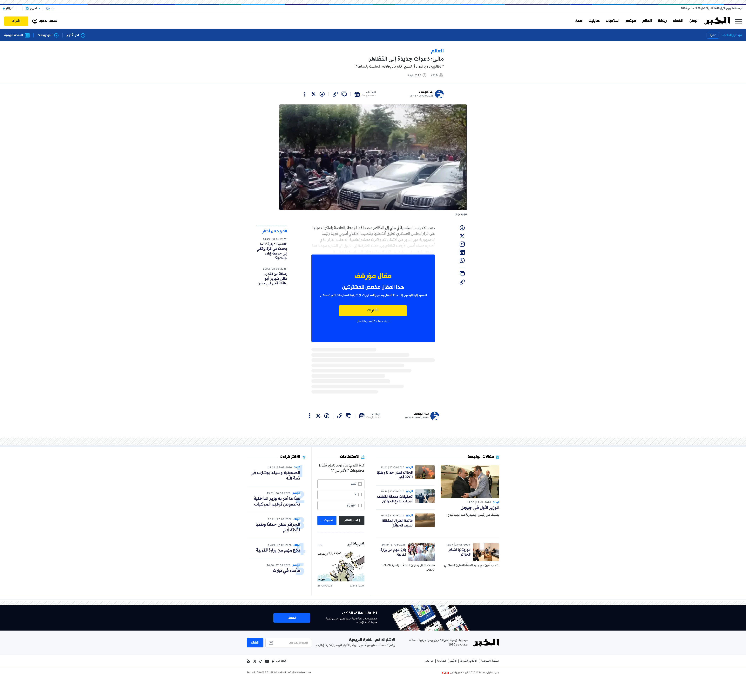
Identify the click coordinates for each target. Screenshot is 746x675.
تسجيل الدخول (365, 321)
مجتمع (631, 21)
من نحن (429, 661)
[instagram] (462, 244)
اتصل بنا (441, 661)
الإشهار (453, 661)
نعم (353, 483)
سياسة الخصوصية (490, 661)
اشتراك (373, 310)
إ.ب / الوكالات (425, 92)
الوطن (693, 21)
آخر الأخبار (73, 35)
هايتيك (594, 21)
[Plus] (305, 94)
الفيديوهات (45, 35)
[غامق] (53, 8)
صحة (578, 21)
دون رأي (351, 505)
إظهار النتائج (352, 520)
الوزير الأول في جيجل (479, 508)
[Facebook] (273, 661)
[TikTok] (260, 661)
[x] (313, 94)
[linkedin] (462, 252)
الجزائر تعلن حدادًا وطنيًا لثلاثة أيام (395, 475)
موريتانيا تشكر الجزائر (460, 552)
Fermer (738, 21)
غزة (712, 35)
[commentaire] (344, 94)
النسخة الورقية (13, 35)
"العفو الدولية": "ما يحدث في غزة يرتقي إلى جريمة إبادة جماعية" (272, 251)
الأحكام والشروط (468, 661)
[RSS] (248, 661)
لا (355, 494)
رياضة (662, 21)
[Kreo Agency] (446, 673)
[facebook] (322, 94)
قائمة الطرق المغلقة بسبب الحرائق (397, 523)
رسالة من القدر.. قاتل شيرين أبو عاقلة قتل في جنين (272, 279)
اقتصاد (678, 21)
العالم (647, 21)
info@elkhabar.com (299, 673)
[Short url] (335, 94)
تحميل (292, 618)
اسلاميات (612, 21)
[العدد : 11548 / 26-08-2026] (340, 566)
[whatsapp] (462, 260)
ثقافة (297, 467)
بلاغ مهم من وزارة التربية (393, 552)
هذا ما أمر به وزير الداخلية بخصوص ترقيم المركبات (277, 501)
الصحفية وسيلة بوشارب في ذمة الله (275, 476)
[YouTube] (267, 661)
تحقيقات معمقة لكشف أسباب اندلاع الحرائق (395, 499)
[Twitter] (254, 661)
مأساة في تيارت (286, 571)
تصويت (328, 520)
